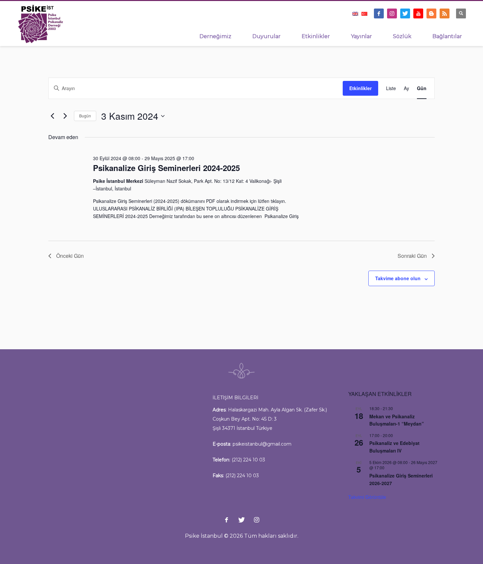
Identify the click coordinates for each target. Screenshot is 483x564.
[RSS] (444, 13)
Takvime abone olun (398, 278)
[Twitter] (405, 13)
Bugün (85, 115)
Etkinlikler (360, 88)
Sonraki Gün (412, 255)
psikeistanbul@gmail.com (262, 444)
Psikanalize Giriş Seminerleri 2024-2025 (166, 167)
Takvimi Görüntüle (367, 497)
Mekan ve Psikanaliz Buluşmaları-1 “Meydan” (396, 420)
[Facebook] (379, 13)
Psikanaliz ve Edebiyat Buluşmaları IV (394, 447)
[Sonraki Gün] (65, 116)
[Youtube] (418, 13)
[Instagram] (392, 13)
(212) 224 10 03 (248, 460)
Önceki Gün (70, 255)
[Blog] (431, 13)
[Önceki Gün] (52, 116)
